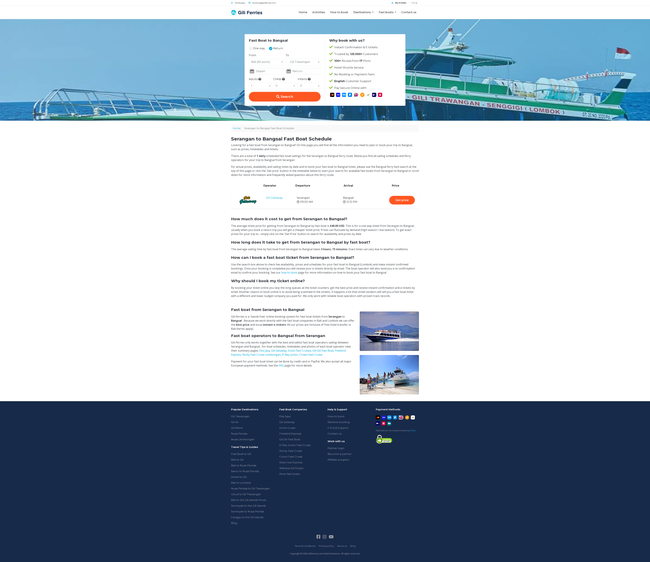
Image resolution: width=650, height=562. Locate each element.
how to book (289, 272)
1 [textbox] (251, 85)
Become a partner (340, 454)
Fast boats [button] (386, 12)
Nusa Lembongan (242, 439)
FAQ (281, 365)
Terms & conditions (305, 546)
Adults (253, 79)
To (287, 55)
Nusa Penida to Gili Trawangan (250, 488)
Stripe (413, 430)
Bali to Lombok (241, 482)
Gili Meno (237, 427)
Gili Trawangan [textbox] (299, 61)
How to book (339, 12)
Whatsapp (239, 3)
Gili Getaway (274, 197)
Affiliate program (338, 459)
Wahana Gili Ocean (291, 468)
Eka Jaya (264, 350)
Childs (277, 79)
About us (342, 546)
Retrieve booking (339, 422)
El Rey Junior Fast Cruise (295, 445)
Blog (234, 523)
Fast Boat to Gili (241, 454)
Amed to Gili (239, 477)
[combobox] (266, 62)
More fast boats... (290, 473)
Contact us (408, 12)
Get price (402, 200)
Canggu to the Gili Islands (247, 517)
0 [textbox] (276, 85)
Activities (318, 12)
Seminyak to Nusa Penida (247, 511)
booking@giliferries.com (264, 3)
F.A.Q (414, 3)
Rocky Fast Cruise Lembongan (261, 354)
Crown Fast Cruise (310, 354)
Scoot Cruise (287, 427)
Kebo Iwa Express (290, 462)
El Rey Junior (290, 354)
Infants (303, 79)
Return (277, 48)
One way (258, 48)
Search (286, 97)
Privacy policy (326, 546)
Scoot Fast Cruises (299, 350)
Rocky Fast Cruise (290, 450)
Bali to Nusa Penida (243, 465)
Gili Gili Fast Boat (323, 350)
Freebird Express (290, 433)
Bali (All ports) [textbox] (260, 61)
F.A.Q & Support (338, 427)
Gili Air (235, 422)
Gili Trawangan (240, 416)
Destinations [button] (362, 12)
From (252, 55)
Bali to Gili (237, 459)
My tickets (400, 3)
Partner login (336, 448)
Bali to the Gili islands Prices (248, 500)
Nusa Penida (239, 433)
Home (304, 12)
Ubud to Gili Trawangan (246, 494)
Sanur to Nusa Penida (245, 471)
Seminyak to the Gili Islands (248, 505)
